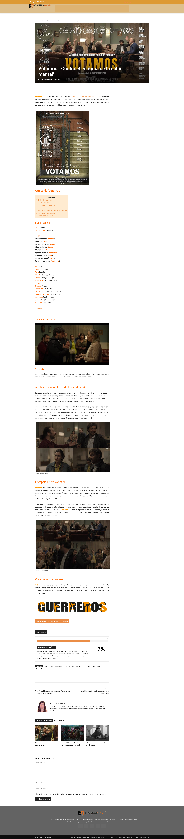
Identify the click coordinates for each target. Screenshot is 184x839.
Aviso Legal (110, 837)
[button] (139, 2)
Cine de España (49, 666)
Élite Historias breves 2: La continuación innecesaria (95, 692)
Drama (68, 666)
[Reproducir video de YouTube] (72, 344)
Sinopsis (43, 208)
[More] (62, 89)
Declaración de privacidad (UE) (80, 837)
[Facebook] (37, 89)
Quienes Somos (120, 837)
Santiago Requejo (41, 669)
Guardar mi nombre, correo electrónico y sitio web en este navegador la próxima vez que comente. (71, 794)
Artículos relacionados (44, 721)
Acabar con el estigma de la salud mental (51, 210)
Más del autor (59, 721)
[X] (42, 89)
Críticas (43, 21)
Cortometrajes (59, 666)
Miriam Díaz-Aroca (77, 666)
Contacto (129, 837)
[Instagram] (86, 826)
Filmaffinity (39, 308)
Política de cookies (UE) (98, 837)
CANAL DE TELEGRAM (59, 621)
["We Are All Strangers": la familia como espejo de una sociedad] (72, 733)
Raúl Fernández (97, 666)
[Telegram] (52, 89)
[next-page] (40, 749)
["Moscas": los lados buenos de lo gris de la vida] (97, 733)
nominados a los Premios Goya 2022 (86, 97)
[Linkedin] (47, 89)
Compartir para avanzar (45, 213)
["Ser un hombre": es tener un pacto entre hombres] (46, 733)
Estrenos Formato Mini (54, 21)
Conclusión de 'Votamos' (45, 216)
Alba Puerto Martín (46, 79)
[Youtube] (103, 826)
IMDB (37, 314)
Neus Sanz (87, 666)
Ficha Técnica (45, 202)
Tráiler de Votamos (47, 205)
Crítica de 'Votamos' (44, 200)
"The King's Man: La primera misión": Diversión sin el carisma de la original (52, 692)
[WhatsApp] (57, 89)
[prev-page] (36, 749)
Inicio (36, 21)
